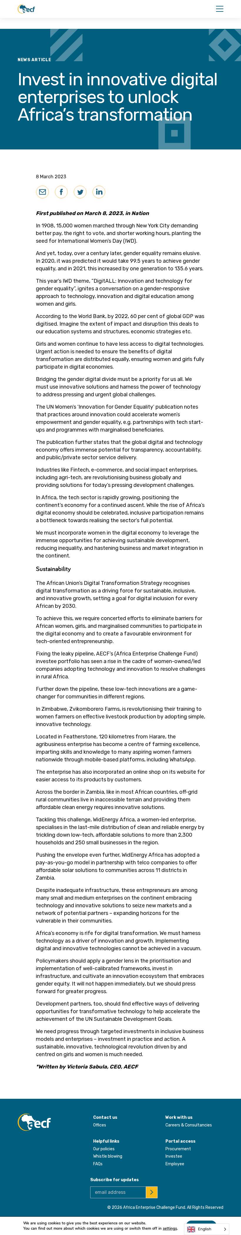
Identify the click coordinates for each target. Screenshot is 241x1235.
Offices (99, 1125)
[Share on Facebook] (61, 192)
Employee (174, 1163)
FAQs (98, 1163)
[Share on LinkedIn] (99, 192)
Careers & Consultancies (188, 1125)
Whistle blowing (107, 1156)
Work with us (179, 1117)
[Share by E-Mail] (42, 192)
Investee (173, 1156)
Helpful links (106, 1141)
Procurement (178, 1148)
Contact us (105, 1117)
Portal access (180, 1141)
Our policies (104, 1148)
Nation (140, 213)
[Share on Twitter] (80, 192)
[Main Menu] (219, 9)
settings (170, 1228)
